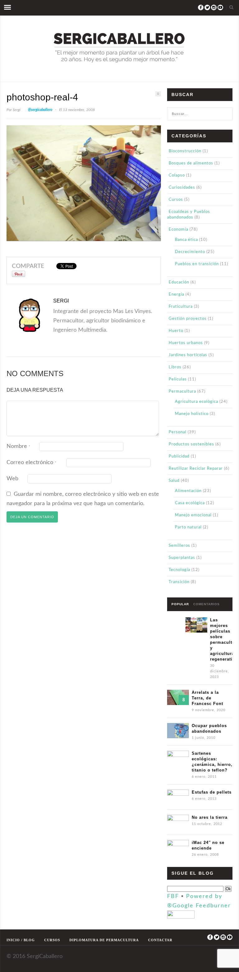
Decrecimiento (190, 252)
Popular (180, 604)
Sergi (17, 110)
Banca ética (186, 240)
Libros (175, 367)
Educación (179, 282)
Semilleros (179, 546)
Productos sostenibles (191, 444)
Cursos (176, 200)
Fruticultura (181, 307)
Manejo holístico (192, 414)
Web (12, 478)
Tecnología (179, 570)
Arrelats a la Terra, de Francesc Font (207, 698)
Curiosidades (182, 188)
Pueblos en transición (197, 264)
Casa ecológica (190, 503)
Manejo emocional (193, 515)
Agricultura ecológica (196, 402)
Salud (174, 481)
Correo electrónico (31, 462)
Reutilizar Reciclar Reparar (196, 469)
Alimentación (188, 491)
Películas (178, 379)
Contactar (160, 940)
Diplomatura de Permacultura (104, 940)
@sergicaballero (40, 110)
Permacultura (182, 391)
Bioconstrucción (185, 151)
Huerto (176, 331)
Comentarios (206, 604)
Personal (177, 432)
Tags (176, 617)
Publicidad (179, 456)
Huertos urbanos (186, 343)
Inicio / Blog (21, 940)
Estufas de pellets (212, 792)
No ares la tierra (209, 817)
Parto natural (188, 527)
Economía (178, 230)
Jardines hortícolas (188, 355)
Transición (179, 582)
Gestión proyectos (188, 319)
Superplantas (182, 558)
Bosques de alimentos (191, 163)
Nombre (18, 446)
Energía (176, 295)
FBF (173, 896)
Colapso (177, 175)
